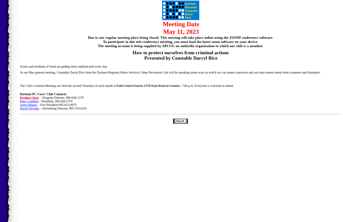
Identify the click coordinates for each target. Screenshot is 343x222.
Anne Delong (28, 105)
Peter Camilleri (29, 101)
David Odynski (29, 108)
